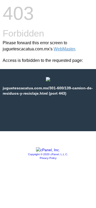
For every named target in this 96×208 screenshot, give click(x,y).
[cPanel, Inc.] (48, 150)
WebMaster (64, 49)
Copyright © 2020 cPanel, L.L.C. (48, 154)
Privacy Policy (48, 158)
